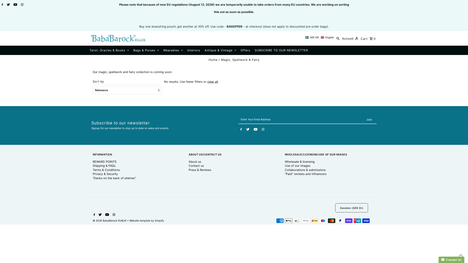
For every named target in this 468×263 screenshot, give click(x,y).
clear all (212, 81)
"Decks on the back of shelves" (114, 178)
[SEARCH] (338, 38)
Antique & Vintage (219, 50)
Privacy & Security (105, 174)
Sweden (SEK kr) (351, 207)
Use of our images (297, 165)
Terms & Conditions (106, 170)
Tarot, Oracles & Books (107, 50)
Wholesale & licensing (300, 161)
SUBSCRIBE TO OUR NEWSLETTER (281, 50)
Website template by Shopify (146, 220)
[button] (319, 37)
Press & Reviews (200, 170)
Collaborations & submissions (305, 170)
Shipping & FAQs (104, 165)
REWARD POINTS (104, 161)
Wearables (171, 50)
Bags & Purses (144, 50)
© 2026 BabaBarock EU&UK (110, 220)
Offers (245, 50)
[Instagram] (21, 5)
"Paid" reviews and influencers (306, 174)
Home (213, 60)
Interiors (193, 50)
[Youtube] (15, 5)
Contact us (196, 165)
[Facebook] (2, 5)
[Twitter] (8, 5)
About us (195, 161)
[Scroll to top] (460, 255)
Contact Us (453, 259)
